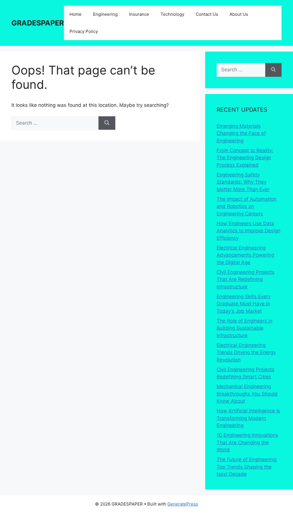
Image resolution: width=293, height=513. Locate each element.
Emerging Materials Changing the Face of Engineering (241, 133)
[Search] (106, 123)
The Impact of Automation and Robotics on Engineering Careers (246, 206)
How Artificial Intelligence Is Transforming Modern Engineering (248, 418)
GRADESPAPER (37, 23)
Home (76, 14)
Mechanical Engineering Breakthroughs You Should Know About (247, 394)
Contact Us (207, 14)
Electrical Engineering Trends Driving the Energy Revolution (246, 352)
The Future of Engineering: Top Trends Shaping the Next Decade (247, 467)
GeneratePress (182, 504)
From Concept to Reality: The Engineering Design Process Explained (245, 158)
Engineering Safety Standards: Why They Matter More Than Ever (243, 182)
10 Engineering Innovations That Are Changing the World (247, 442)
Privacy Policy (84, 31)
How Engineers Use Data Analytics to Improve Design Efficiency (248, 231)
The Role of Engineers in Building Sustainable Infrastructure (244, 328)
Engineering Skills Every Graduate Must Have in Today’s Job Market (244, 304)
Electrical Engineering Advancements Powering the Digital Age (245, 255)
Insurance (139, 14)
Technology (172, 14)
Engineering (105, 14)
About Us (238, 14)
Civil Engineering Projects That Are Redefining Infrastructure (245, 279)
